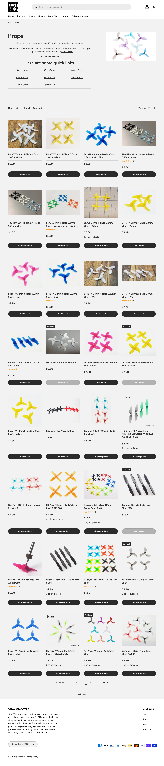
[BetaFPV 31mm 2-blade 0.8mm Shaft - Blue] (25, 342)
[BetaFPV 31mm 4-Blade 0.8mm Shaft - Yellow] (63, 134)
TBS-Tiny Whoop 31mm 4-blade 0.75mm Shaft (138, 156)
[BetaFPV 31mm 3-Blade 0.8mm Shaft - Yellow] (139, 202)
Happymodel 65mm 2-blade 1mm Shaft (62, 581)
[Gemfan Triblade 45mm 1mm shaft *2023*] (139, 630)
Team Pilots (53, 16)
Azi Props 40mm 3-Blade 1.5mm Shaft (138, 581)
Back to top (82, 694)
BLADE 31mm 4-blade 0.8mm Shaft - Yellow (98, 224)
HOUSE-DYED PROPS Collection (49, 48)
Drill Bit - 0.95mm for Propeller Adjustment (23, 581)
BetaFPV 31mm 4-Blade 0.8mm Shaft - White (23, 156)
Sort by (28, 108)
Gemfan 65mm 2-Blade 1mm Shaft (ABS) (136, 506)
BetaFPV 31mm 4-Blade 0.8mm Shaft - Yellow (61, 156)
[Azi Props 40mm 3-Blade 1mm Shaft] (101, 630)
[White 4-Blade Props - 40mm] (63, 342)
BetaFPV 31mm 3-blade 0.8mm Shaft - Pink (23, 295)
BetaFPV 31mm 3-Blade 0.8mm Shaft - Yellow (137, 224)
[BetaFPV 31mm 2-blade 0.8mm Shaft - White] (139, 273)
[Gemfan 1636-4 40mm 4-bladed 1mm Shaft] (25, 484)
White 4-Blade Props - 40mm (61, 362)
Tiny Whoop (18, 757)
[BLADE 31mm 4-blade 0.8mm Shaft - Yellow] (101, 202)
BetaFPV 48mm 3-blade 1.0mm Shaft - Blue (23, 652)
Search (146, 724)
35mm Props (49, 70)
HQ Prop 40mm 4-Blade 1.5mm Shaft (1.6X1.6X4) (61, 506)
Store (20, 16)
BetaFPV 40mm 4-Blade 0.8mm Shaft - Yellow (137, 364)
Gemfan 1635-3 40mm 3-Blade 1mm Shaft (99, 432)
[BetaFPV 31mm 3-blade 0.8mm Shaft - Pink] (25, 273)
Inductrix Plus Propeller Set (60, 431)
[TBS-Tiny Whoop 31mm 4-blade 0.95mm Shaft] (25, 202)
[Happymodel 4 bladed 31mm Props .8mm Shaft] (101, 484)
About (66, 16)
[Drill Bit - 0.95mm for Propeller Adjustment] (25, 559)
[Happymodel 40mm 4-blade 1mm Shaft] (101, 559)
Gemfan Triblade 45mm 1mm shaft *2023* (136, 652)
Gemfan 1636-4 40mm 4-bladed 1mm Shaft (24, 506)
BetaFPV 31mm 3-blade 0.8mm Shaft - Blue (61, 295)
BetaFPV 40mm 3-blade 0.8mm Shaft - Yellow (24, 432)
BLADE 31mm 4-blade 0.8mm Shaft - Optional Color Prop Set (62, 224)
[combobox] (81, 7)
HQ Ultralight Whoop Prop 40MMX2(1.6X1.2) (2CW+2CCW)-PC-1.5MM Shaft (138, 434)
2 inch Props (49, 77)
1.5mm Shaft (49, 84)
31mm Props (22, 70)
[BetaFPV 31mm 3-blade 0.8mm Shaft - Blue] (63, 273)
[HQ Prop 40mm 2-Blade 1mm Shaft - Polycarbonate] (63, 630)
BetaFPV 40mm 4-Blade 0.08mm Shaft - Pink (100, 364)
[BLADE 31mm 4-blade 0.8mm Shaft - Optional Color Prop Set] (63, 202)
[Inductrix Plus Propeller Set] (63, 410)
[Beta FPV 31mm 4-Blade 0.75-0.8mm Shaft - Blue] (101, 134)
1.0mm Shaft (22, 84)
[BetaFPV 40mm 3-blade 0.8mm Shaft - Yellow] (25, 410)
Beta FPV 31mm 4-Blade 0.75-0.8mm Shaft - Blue (99, 156)
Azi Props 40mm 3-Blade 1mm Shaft (99, 652)
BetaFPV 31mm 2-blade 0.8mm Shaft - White (137, 295)
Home (11, 16)
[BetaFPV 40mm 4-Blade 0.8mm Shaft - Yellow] (139, 342)
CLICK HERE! (67, 51)
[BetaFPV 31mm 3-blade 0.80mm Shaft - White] (101, 273)
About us (147, 729)
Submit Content (80, 16)
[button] (154, 7)
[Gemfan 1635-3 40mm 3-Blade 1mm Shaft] (101, 410)
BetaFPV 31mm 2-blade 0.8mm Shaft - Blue (23, 364)
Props (17, 22)
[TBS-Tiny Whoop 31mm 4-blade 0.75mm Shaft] (139, 134)
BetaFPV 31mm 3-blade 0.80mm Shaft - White (100, 295)
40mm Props (77, 70)
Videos (41, 16)
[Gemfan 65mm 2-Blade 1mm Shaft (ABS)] (139, 484)
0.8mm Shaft (77, 77)
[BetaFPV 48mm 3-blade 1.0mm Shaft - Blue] (25, 630)
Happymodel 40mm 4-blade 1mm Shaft (100, 581)
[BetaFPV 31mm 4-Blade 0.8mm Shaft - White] (25, 134)
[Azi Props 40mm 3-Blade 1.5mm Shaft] (139, 559)
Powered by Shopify (30, 757)
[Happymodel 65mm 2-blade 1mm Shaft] (63, 559)
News (32, 16)
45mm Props (22, 77)
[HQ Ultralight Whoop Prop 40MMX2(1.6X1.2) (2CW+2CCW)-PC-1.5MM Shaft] (139, 410)
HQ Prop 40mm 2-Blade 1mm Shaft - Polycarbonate (60, 652)
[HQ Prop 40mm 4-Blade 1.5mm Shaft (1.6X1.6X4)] (63, 484)
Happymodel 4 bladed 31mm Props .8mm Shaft (98, 506)
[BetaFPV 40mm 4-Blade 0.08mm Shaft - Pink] (101, 342)
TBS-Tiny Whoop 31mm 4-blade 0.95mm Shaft (24, 224)
